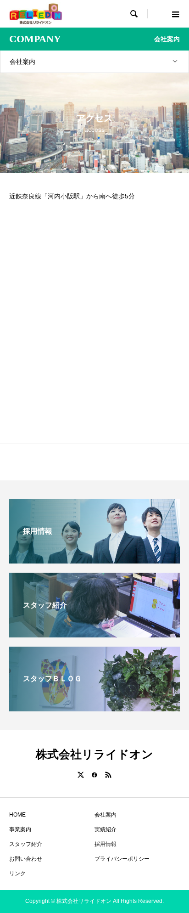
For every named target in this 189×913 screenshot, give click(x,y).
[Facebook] (94, 775)
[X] (81, 775)
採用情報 (105, 844)
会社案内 (22, 61)
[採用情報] (94, 560)
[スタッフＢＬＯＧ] (94, 707)
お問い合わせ (25, 859)
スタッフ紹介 (25, 844)
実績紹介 (105, 829)
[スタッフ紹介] (94, 633)
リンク (17, 873)
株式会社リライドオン (94, 754)
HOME (17, 815)
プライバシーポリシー (122, 859)
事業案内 (20, 829)
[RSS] (108, 775)
